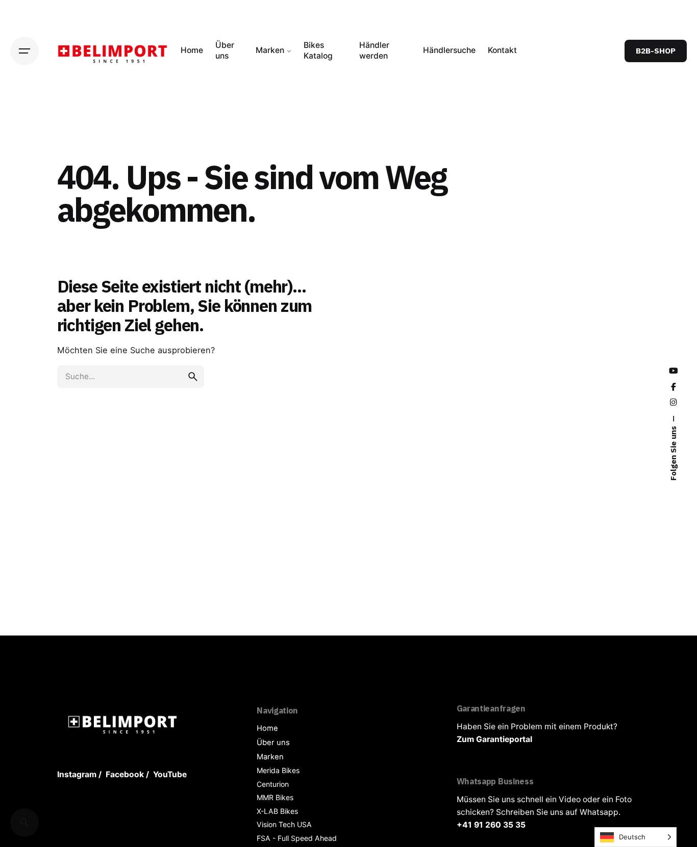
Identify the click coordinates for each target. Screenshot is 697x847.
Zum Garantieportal (494, 739)
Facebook (125, 774)
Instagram (76, 774)
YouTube (170, 774)
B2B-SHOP (656, 50)
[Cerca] (24, 822)
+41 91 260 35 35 (491, 825)
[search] (193, 376)
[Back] (24, 126)
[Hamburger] (24, 51)
